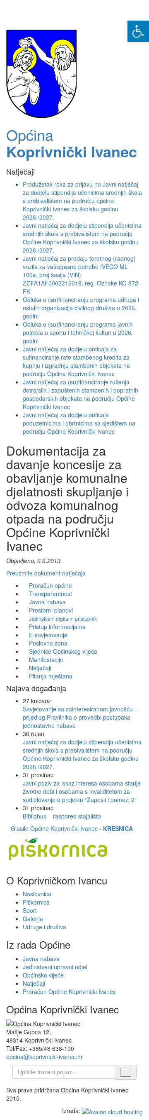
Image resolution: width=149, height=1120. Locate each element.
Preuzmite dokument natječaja (46, 573)
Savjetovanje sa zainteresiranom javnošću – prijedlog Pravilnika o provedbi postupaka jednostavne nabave (80, 717)
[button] (138, 31)
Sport (30, 910)
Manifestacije (46, 659)
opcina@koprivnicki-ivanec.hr (44, 1056)
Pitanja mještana (50, 676)
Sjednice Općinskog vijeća (63, 651)
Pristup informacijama (57, 626)
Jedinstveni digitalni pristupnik (63, 618)
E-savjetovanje (48, 635)
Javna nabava (47, 602)
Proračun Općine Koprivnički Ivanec (69, 991)
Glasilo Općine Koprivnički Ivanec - (72, 828)
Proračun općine (50, 585)
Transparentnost (50, 593)
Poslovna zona (48, 643)
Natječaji (40, 668)
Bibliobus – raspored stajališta (62, 816)
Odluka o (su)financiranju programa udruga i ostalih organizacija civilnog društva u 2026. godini (81, 307)
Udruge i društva (44, 927)
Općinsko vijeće (43, 975)
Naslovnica (37, 894)
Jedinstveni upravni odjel (55, 967)
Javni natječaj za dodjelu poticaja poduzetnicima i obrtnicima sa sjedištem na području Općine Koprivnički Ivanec (79, 423)
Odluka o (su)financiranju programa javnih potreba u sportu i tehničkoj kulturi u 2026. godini (78, 332)
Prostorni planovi (51, 610)
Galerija (33, 918)
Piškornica (36, 902)
